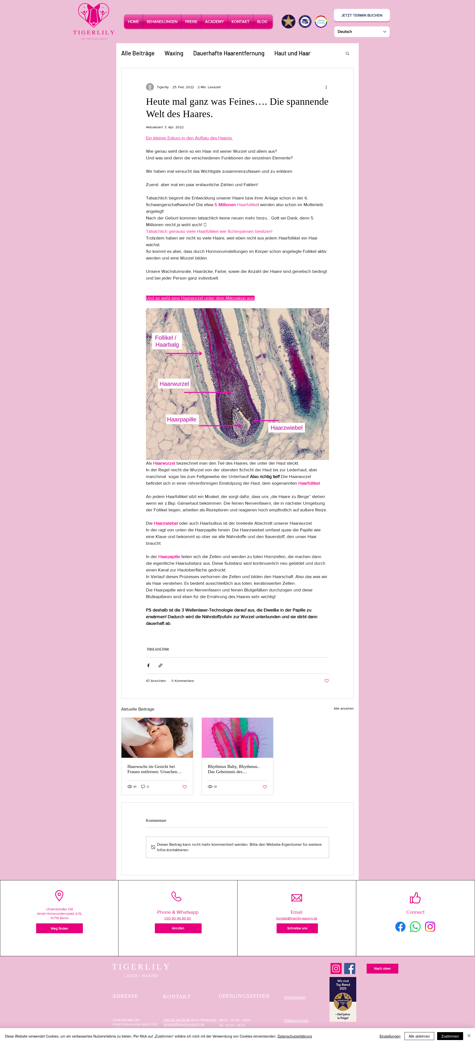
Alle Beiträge (138, 53)
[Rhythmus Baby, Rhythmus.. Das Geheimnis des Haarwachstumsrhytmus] (237, 738)
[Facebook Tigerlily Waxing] (400, 927)
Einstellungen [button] (390, 1036)
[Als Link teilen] (160, 665)
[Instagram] (336, 968)
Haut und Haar (292, 53)
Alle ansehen (344, 708)
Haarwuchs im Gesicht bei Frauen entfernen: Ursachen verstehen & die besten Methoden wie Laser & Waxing (155, 769)
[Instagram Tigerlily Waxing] (430, 927)
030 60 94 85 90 (177, 1020)
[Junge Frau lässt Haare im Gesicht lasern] (157, 738)
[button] (162, 22)
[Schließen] (469, 1036)
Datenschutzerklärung (295, 1036)
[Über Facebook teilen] (148, 665)
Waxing (174, 53)
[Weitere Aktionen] (326, 87)
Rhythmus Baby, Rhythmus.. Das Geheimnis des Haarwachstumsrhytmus (234, 769)
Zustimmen (450, 1036)
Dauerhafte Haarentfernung (228, 53)
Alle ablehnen (419, 1036)
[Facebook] (349, 968)
